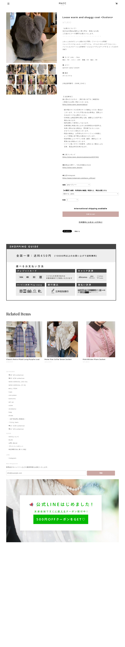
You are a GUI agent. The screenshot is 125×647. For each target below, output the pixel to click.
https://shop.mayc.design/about (74, 104)
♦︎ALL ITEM (13, 388)
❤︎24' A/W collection (17, 426)
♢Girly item (14, 422)
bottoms (12, 398)
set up (11, 402)
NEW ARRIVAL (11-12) (17, 385)
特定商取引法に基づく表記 (17, 449)
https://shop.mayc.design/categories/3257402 (80, 157)
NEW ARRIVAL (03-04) (18, 382)
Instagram (12, 458)
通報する (77, 231)
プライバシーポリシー (16, 446)
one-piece (12, 395)
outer (11, 405)
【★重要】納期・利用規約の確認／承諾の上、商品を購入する (84, 190)
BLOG (11, 440)
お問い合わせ (13, 443)
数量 (64, 200)
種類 (64, 185)
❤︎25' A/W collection (17, 378)
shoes (11, 415)
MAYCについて (14, 437)
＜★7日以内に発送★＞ (17, 419)
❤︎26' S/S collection (16, 375)
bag (10, 412)
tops (10, 392)
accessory (12, 409)
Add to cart (90, 214)
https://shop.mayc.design (72, 167)
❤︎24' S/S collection (16, 429)
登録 (100, 473)
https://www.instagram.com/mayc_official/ (78, 178)
